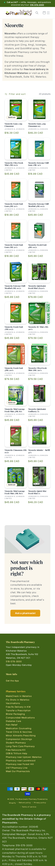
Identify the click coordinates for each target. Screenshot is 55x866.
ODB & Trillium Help (16, 753)
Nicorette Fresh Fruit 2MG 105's (14, 328)
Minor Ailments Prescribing (21, 735)
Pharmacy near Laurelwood (20, 760)
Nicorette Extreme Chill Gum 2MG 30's (38, 164)
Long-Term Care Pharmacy (20, 746)
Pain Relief (11, 724)
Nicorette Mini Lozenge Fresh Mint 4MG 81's (15, 410)
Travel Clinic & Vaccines (19, 732)
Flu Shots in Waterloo (17, 699)
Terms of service (29, 807)
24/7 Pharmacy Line (16, 768)
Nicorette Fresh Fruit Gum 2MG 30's (14, 246)
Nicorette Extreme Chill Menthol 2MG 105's (15, 287)
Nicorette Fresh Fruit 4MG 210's (14, 369)
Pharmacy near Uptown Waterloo (24, 757)
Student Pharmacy (16, 742)
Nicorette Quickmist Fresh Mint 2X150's (37, 287)
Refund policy (25, 803)
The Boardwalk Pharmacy (26, 799)
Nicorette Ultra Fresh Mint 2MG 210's (37, 369)
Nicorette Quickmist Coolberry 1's (37, 410)
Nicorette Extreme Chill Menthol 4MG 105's (38, 205)
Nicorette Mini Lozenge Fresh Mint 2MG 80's (15, 492)
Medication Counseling (18, 728)
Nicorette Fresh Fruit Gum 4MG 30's (14, 205)
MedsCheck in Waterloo (19, 696)
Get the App (12, 680)
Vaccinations (13, 703)
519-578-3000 (37, 5)
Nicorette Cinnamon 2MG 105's (16, 451)
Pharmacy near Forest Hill (20, 764)
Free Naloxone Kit (15, 750)
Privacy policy (40, 803)
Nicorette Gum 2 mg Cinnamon (13, 125)
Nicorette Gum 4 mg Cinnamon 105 (37, 125)
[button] (48, 13)
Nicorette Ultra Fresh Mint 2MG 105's (14, 164)
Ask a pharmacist (25, 613)
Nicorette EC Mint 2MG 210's (38, 328)
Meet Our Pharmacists (18, 771)
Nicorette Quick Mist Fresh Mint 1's (37, 492)
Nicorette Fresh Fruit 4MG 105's (37, 246)
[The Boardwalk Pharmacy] (18, 13)
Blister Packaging (15, 714)
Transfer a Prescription (18, 710)
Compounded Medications (20, 717)
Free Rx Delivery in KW (18, 707)
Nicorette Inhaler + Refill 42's (39, 451)
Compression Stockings (19, 739)
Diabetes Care (13, 721)
